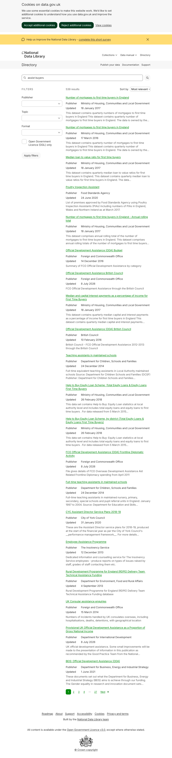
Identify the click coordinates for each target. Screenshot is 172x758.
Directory (145, 55)
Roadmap (47, 713)
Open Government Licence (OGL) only (40, 143)
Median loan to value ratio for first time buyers (93, 157)
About (59, 713)
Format (26, 126)
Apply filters (31, 155)
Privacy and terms (118, 713)
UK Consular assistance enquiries (86, 601)
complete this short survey (95, 39)
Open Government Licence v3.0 (86, 729)
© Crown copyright (86, 749)
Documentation (130, 64)
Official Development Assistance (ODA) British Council (98, 329)
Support (145, 64)
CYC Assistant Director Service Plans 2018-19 (93, 511)
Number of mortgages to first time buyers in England (97, 97)
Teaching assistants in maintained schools (91, 355)
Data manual (127, 55)
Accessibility (84, 713)
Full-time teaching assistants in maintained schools (96, 481)
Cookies (99, 713)
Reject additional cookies (76, 25)
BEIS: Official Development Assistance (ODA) (93, 661)
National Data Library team (93, 719)
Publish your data (110, 64)
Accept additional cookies (39, 25)
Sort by (124, 89)
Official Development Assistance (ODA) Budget (94, 250)
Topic (25, 111)
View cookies (103, 25)
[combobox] (42, 104)
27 (95, 692)
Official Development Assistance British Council (94, 273)
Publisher (27, 97)
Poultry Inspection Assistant (82, 187)
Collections (108, 55)
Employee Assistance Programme (86, 541)
